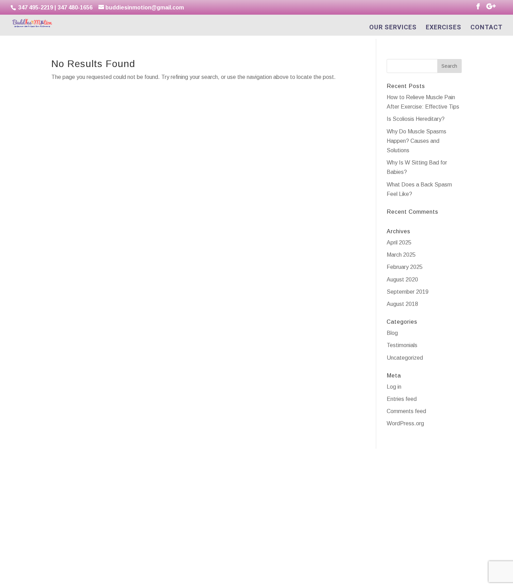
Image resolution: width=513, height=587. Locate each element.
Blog (392, 333)
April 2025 (399, 242)
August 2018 (402, 304)
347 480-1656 (75, 7)
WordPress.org (405, 423)
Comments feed (406, 411)
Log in (394, 387)
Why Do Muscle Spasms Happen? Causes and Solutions (416, 141)
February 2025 (405, 267)
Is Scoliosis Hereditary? (416, 119)
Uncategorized (405, 358)
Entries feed (402, 399)
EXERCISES (443, 28)
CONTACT (486, 28)
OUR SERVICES (393, 28)
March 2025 (401, 255)
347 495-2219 (35, 7)
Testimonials (402, 345)
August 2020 (402, 280)
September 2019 (408, 292)
